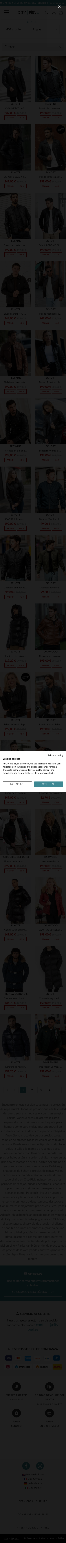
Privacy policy (55, 755)
